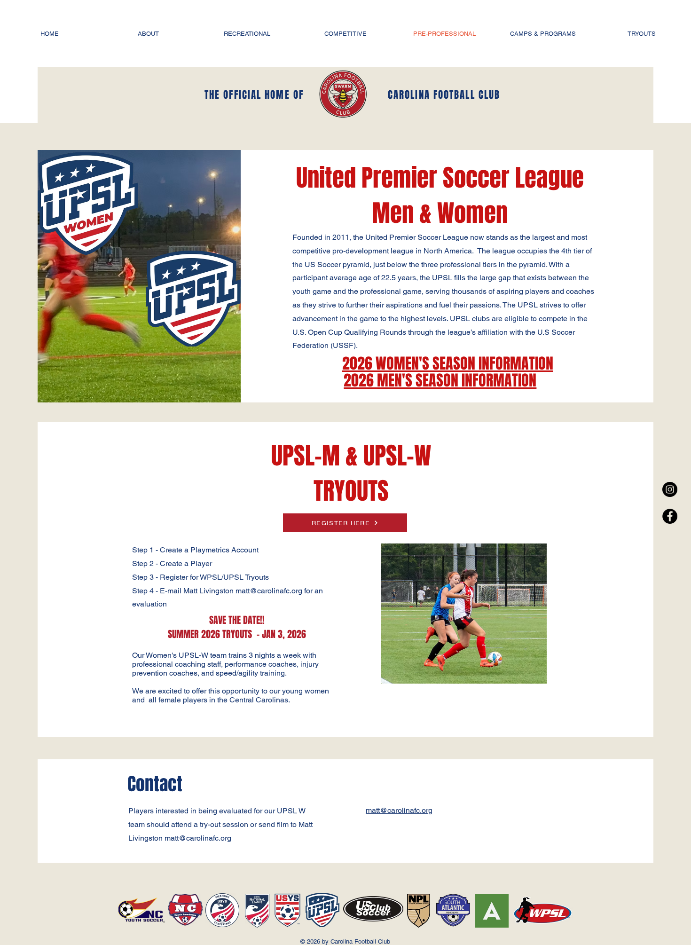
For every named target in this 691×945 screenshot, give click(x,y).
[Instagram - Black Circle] (669, 489)
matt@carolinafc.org (198, 838)
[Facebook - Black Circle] (669, 516)
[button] (148, 34)
